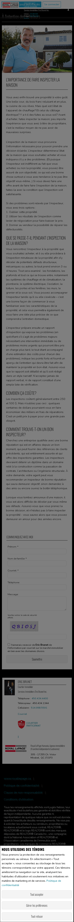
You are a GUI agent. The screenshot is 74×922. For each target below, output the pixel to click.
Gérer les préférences (36, 905)
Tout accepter (36, 894)
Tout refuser (37, 916)
